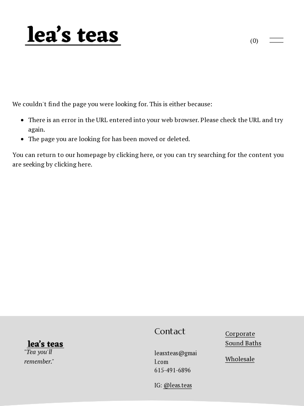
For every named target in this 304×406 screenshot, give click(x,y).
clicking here (134, 154)
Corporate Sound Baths (243, 338)
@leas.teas (177, 385)
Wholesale (240, 358)
